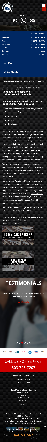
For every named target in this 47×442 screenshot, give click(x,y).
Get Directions (13, 72)
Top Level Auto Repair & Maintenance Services (21, 81)
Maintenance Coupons (23, 382)
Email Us (12, 63)
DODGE (16, 81)
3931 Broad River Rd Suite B (28, 87)
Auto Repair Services (23, 379)
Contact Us (23, 404)
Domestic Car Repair (11, 223)
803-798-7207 (8, 87)
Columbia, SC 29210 (10, 89)
